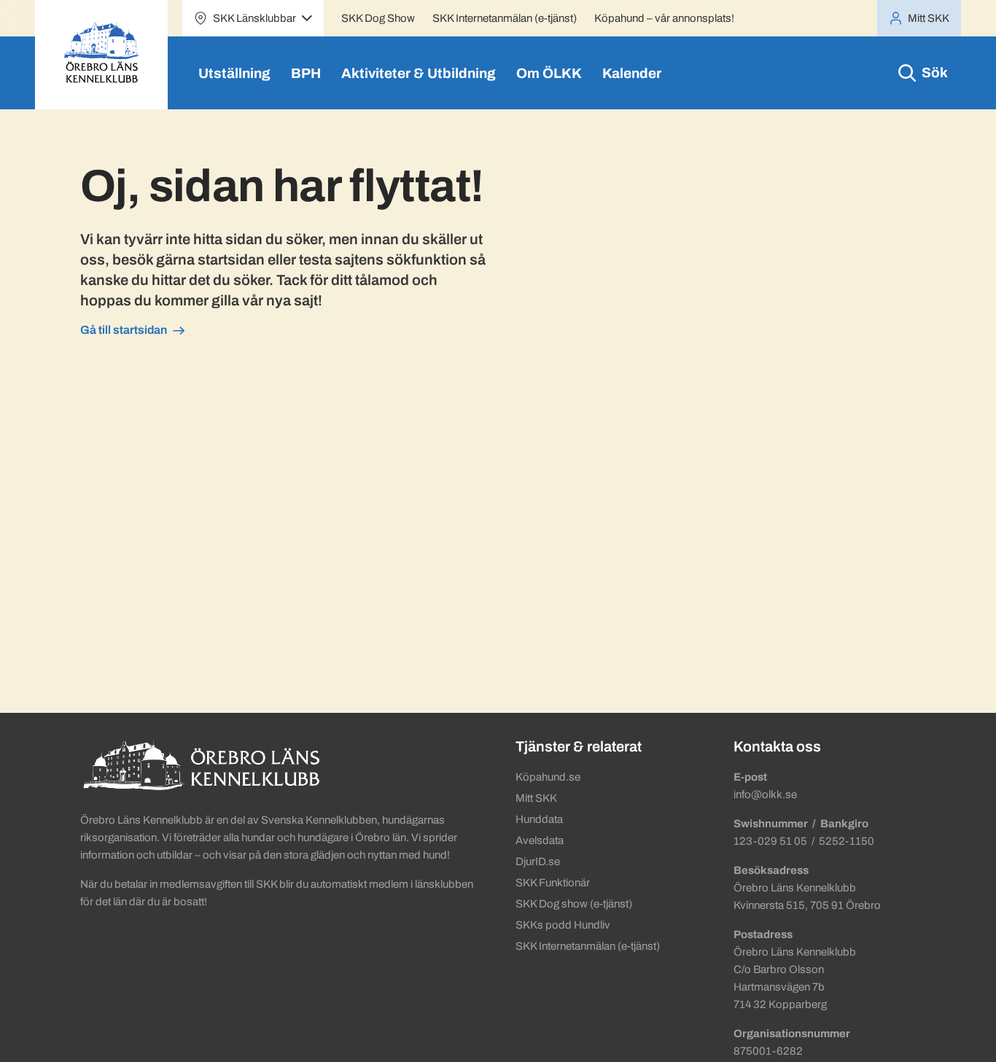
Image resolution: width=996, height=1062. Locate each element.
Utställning (234, 73)
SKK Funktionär (552, 883)
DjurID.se (537, 861)
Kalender (631, 73)
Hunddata (539, 819)
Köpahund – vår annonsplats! (664, 18)
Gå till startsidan (123, 330)
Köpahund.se (547, 777)
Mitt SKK (536, 798)
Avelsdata (539, 840)
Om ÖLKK (549, 73)
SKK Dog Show (378, 18)
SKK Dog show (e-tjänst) (573, 904)
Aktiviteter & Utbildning (418, 73)
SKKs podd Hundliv (562, 925)
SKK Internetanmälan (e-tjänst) (504, 18)
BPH (306, 73)
